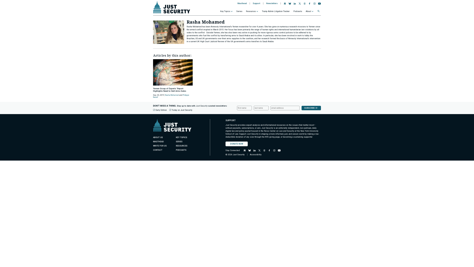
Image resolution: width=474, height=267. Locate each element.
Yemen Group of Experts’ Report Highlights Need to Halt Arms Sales (169, 89)
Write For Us (160, 146)
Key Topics (225, 11)
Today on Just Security (182, 110)
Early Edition (161, 110)
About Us (158, 137)
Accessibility (256, 154)
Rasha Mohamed (172, 95)
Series (239, 11)
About (308, 11)
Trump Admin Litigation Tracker (276, 11)
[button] (319, 11)
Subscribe (309, 108)
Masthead (242, 3)
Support (256, 3)
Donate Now (236, 144)
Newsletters (272, 3)
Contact (157, 150)
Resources (251, 11)
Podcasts (297, 11)
